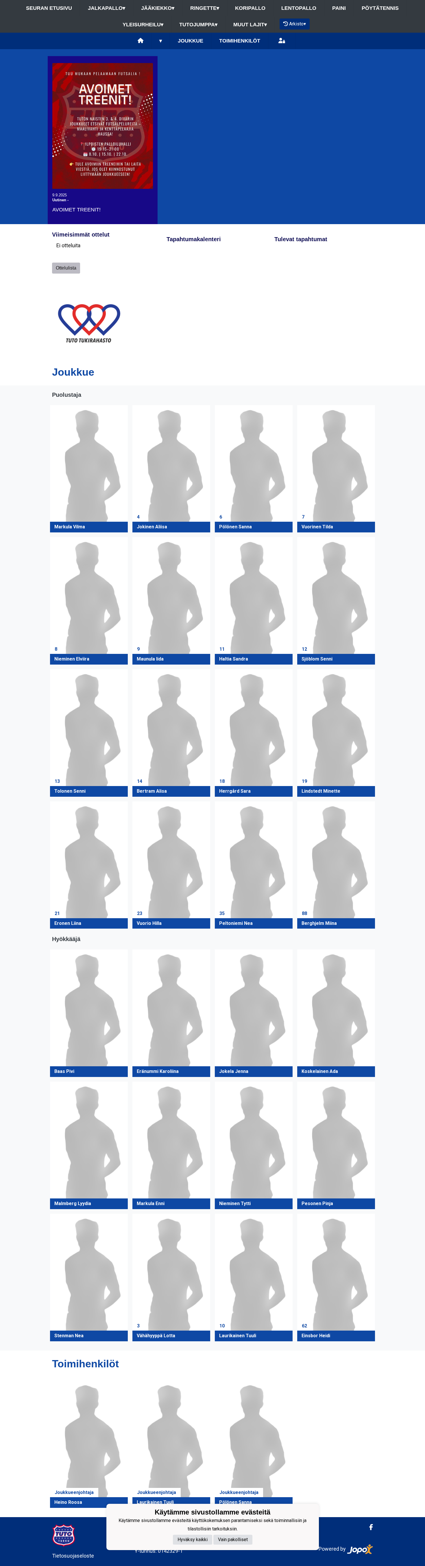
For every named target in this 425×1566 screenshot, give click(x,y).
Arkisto (297, 24)
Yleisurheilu (143, 24)
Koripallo (250, 8)
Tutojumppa (198, 24)
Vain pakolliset (233, 1539)
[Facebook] (369, 1527)
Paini (339, 8)
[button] (89, 469)
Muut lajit (250, 24)
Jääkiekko (157, 8)
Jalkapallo (106, 8)
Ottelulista (66, 267)
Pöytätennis (380, 8)
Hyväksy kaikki (193, 1539)
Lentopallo (298, 8)
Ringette (204, 8)
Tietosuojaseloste (73, 1556)
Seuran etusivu (49, 8)
